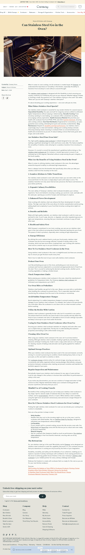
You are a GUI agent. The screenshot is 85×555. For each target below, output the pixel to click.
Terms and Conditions (21, 501)
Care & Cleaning (47, 527)
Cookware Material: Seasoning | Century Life (42, 474)
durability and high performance (55, 125)
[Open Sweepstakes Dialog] (14, 550)
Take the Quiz (7, 524)
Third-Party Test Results (30, 521)
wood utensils (43, 395)
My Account (46, 515)
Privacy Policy (23, 544)
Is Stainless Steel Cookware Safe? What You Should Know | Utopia (49, 472)
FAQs (44, 510)
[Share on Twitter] (7, 98)
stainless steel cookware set (37, 152)
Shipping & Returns (48, 529)
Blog (24, 510)
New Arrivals (7, 515)
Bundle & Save (7, 518)
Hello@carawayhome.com (70, 524)
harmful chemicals (69, 120)
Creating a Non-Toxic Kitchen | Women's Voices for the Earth (47, 470)
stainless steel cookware (39, 93)
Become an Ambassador (70, 521)
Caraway (75, 84)
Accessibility (46, 521)
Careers (25, 512)
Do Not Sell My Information (60, 544)
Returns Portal (47, 524)
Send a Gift (6, 527)
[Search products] (58, 7)
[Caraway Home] (42, 7)
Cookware (6, 510)
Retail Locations (8, 521)
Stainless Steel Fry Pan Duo (64, 419)
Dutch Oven (34, 427)
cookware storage (36, 360)
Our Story (26, 515)
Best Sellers (6, 512)
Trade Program (67, 512)
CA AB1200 (46, 544)
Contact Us (66, 510)
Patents (39, 544)
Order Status (46, 518)
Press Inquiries (67, 515)
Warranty (45, 512)
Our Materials (27, 518)
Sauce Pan (45, 427)
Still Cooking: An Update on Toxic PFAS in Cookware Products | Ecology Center (54, 468)
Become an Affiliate (68, 518)
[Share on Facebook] (3, 98)
